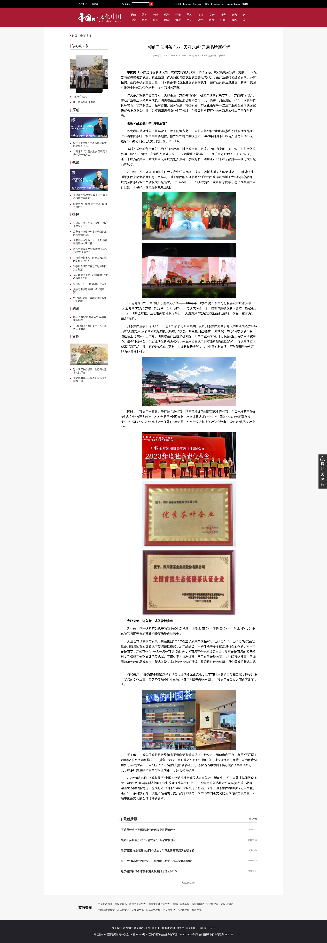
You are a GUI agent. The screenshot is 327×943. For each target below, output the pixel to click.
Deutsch (197, 4)
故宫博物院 (198, 904)
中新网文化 (169, 910)
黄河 (245, 19)
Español (229, 4)
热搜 (75, 214)
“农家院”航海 (80, 96)
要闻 (133, 14)
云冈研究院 (227, 904)
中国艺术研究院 (137, 904)
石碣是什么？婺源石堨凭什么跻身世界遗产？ (148, 829)
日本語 (206, 4)
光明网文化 (183, 910)
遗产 (200, 19)
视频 (75, 162)
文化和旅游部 (105, 904)
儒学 (167, 14)
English (177, 4)
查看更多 (253, 819)
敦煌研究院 (212, 904)
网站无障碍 (322, 474)
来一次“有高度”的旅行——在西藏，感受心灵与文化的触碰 (156, 861)
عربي (237, 4)
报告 (223, 14)
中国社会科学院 (181, 904)
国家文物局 (121, 904)
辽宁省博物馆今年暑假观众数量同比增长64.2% (149, 871)
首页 (74, 35)
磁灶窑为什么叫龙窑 (84, 102)
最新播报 (85, 35)
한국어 (245, 4)
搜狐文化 (196, 910)
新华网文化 (123, 910)
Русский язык (217, 4)
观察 (144, 19)
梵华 (178, 14)
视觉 (133, 19)
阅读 (167, 19)
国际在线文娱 (153, 910)
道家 (178, 19)
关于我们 (117, 928)
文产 (212, 14)
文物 (200, 14)
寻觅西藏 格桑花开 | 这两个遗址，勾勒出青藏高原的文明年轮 (157, 850)
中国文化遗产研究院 (159, 904)
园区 (234, 19)
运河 (245, 14)
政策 (212, 19)
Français (187, 4)
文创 (189, 19)
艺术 (189, 14)
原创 (144, 14)
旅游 (234, 14)
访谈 (223, 19)
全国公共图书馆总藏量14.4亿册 (89, 284)
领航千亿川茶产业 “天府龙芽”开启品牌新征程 (148, 840)
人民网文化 (138, 910)
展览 (155, 19)
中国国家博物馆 (106, 910)
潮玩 (155, 14)
